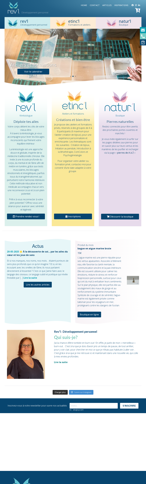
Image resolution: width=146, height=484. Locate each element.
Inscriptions (74, 216)
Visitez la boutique (27, 71)
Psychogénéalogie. (72, 155)
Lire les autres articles (37, 284)
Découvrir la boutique (121, 216)
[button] (70, 76)
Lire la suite (30, 277)
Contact (95, 5)
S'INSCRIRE (129, 406)
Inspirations (121, 5)
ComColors (79, 151)
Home (84, 5)
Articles (107, 5)
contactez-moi (78, 164)
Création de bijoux (80, 145)
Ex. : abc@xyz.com (77, 410)
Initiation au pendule (65, 148)
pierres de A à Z (125, 152)
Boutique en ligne (89, 314)
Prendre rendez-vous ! (27, 216)
